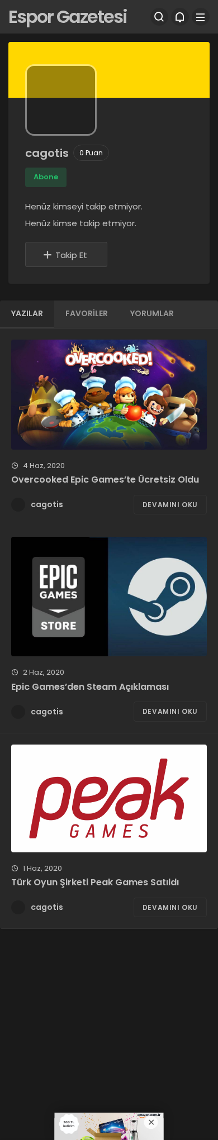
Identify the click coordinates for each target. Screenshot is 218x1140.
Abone (46, 176)
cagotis (47, 504)
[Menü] (201, 17)
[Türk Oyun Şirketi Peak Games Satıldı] (109, 798)
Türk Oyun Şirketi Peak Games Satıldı (95, 882)
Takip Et (71, 255)
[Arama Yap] (159, 17)
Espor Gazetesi (67, 16)
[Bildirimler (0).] (180, 17)
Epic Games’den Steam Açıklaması (90, 686)
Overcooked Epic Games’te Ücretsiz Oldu (105, 480)
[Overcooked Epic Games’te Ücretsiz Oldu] (109, 395)
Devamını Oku (170, 504)
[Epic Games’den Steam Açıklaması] (109, 596)
